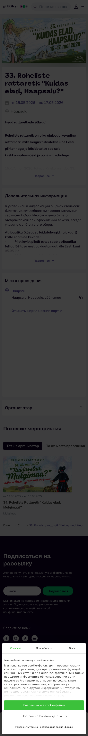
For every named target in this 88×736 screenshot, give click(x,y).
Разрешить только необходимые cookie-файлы (44, 726)
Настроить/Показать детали (42, 716)
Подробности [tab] (44, 648)
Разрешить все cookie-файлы (44, 705)
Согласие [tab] (15, 648)
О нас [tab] (72, 648)
